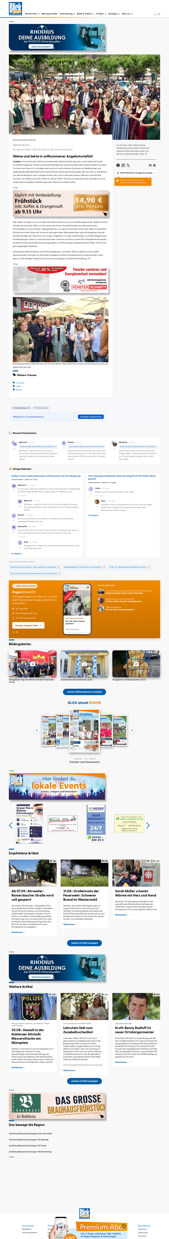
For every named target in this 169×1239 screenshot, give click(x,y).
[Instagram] (123, 165)
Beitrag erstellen (50, 14)
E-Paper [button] (100, 14)
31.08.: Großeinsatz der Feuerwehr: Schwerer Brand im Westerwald (81, 896)
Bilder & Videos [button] (84, 14)
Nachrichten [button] (31, 14)
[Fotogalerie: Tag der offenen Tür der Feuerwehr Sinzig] (33, 663)
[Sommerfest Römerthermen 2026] (84, 663)
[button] (10, 825)
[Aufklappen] (123, 1226)
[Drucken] (154, 165)
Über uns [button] (126, 14)
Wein (18, 386)
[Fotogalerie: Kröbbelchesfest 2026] (136, 663)
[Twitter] (128, 165)
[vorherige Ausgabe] (37, 730)
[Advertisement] (84, 1177)
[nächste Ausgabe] (132, 730)
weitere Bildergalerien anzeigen (84, 692)
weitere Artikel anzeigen (84, 943)
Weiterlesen (17, 932)
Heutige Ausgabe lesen (26, 625)
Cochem (20, 383)
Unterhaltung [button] (66, 14)
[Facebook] (118, 165)
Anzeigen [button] (113, 14)
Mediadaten (26, 1229)
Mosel (19, 390)
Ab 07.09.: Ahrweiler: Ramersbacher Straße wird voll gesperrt (32, 896)
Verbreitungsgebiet (29, 1233)
